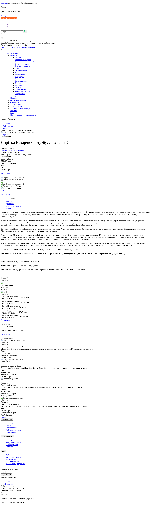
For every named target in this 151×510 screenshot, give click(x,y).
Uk (7, 24)
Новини (13, 111)
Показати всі (6, 417)
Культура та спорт (22, 64)
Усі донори (5, 320)
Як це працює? (16, 104)
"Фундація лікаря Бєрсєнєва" (13, 150)
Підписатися (6, 475)
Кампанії (18, 85)
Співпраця (14, 102)
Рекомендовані (21, 75)
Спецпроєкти (20, 89)
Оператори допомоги (19, 100)
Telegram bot (8, 126)
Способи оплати (12, 462)
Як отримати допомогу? (20, 109)
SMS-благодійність (22, 92)
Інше (3, 451)
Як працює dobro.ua (14, 442)
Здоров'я (18, 58)
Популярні (19, 77)
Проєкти (13, 55)
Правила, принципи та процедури (24, 115)
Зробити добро (12, 53)
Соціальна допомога (23, 66)
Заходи (18, 87)
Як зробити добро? (13, 457)
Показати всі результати (10, 47)
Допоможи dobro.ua (9, 18)
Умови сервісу (11, 459)
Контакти (9, 447)
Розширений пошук (29, 47)
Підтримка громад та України (27, 62)
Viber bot (6, 124)
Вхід (3, 190)
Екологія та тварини (23, 60)
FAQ (12, 113)
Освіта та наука (21, 68)
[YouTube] (1, 479)
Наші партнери (12, 445)
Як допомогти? (16, 106)
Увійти (3, 16)
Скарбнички (20, 94)
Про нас (13, 98)
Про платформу (12, 96)
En (7, 27)
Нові (17, 72)
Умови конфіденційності (15, 464)
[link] (75, 178)
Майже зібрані (21, 70)
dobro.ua (4, 3)
